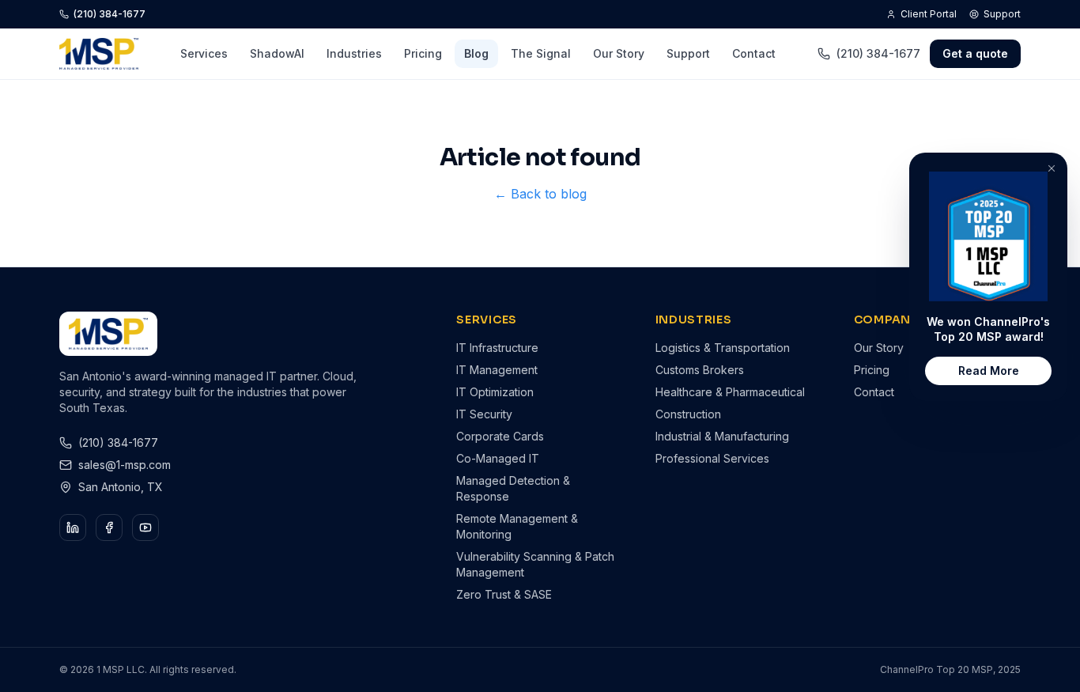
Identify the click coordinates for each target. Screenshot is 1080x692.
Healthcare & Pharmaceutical (730, 392)
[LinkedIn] (72, 527)
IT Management (497, 369)
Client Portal (929, 14)
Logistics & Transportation (722, 347)
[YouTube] (145, 527)
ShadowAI (277, 53)
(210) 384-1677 (109, 14)
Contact (754, 53)
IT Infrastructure (497, 347)
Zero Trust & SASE (504, 594)
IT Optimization (495, 392)
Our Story (618, 53)
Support (1002, 14)
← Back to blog (540, 194)
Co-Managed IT (497, 458)
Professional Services (712, 458)
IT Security (484, 414)
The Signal (541, 53)
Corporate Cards (500, 436)
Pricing (423, 53)
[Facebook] (109, 527)
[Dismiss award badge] (1051, 168)
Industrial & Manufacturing (722, 436)
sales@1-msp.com (124, 464)
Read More (988, 370)
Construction (688, 414)
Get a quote (975, 53)
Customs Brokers (699, 369)
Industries (354, 53)
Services (204, 53)
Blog (476, 53)
